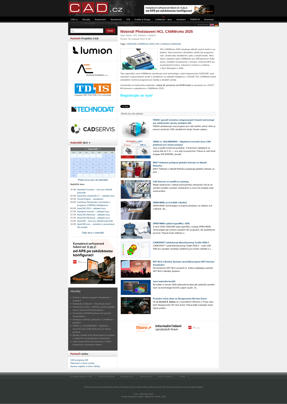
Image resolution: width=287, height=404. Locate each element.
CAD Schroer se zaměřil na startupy (171, 181)
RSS (87, 387)
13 (93, 164)
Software (166, 44)
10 (74, 164)
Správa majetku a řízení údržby (85, 366)
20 (93, 168)
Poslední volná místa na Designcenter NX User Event (180, 298)
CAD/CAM (131, 44)
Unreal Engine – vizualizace (90, 199)
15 (105, 164)
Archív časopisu (165, 376)
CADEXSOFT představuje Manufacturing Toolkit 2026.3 (181, 242)
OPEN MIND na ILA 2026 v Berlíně (170, 202)
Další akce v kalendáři (93, 232)
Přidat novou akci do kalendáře (93, 180)
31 (74, 175)
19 (86, 168)
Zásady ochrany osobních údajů (188, 387)
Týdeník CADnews (106, 376)
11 (80, 164)
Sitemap (170, 387)
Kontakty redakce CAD (81, 376)
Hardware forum (128, 387)
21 (99, 168)
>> (99, 149)
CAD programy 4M (79, 360)
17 (74, 168)
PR (164, 387)
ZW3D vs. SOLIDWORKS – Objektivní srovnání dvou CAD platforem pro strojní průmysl (92, 329)
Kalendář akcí (127, 376)
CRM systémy (142, 387)
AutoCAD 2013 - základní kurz (91, 208)
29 (105, 171)
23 (112, 168)
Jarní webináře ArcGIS (164, 281)
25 (80, 171)
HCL (158, 44)
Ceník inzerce (145, 376)
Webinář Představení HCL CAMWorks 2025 (156, 31)
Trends (182, 376)
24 (74, 171)
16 (112, 164)
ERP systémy (155, 387)
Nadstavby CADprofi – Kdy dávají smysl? (92, 304)
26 (86, 171)
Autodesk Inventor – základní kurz (93, 211)
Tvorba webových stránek (132, 397)
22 (105, 168)
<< (86, 149)
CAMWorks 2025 (146, 44)
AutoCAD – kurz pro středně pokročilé (95, 221)
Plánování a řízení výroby (82, 363)
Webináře (176, 44)
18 (80, 168)
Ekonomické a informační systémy (105, 387)
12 (86, 164)
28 (99, 171)
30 (112, 171)
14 (99, 164)
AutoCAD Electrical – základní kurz (93, 214)
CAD (136, 394)
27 (93, 171)
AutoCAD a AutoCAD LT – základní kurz (96, 196)
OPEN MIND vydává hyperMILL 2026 (171, 223)
